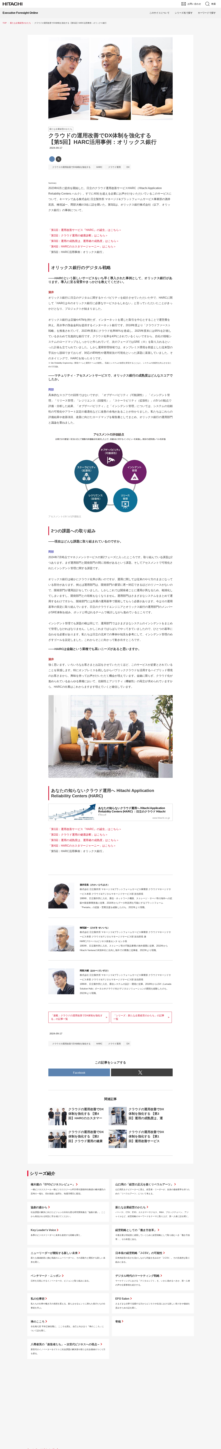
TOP (5, 23)
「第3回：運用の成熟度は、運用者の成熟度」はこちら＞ (83, 241)
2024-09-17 (56, 147)
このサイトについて (159, 13)
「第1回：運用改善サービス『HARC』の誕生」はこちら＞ (85, 229)
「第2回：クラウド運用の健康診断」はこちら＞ (78, 235)
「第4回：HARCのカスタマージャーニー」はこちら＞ (82, 246)
